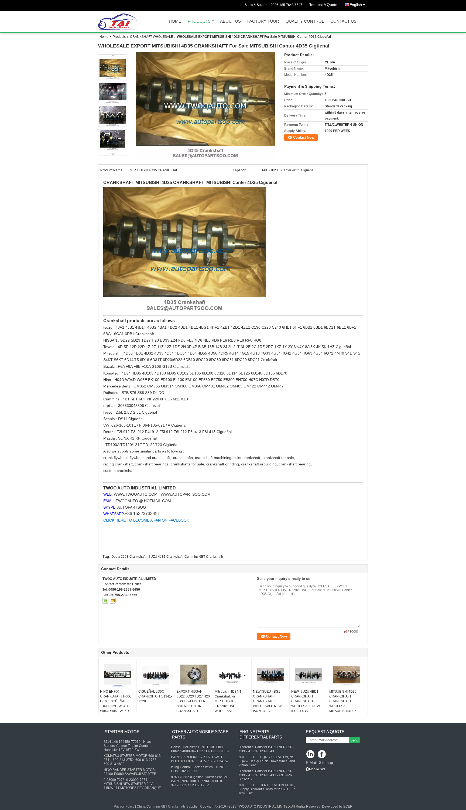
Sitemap (326, 762)
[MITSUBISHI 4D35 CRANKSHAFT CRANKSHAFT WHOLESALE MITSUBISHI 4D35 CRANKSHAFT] (347, 675)
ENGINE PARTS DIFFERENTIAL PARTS (260, 734)
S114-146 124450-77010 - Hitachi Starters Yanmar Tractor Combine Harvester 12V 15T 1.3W (128, 746)
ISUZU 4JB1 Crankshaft (165, 557)
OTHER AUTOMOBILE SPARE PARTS (200, 734)
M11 (177, 399)
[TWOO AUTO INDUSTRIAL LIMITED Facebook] (322, 754)
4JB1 (130, 327)
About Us (230, 21)
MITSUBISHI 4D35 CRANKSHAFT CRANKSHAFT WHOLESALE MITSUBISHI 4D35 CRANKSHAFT (343, 704)
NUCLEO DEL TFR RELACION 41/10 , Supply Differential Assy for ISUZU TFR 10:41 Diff (266, 789)
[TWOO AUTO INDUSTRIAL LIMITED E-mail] (113, 601)
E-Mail (311, 762)
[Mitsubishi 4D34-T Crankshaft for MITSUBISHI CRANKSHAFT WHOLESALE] (232, 675)
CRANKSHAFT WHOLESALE (151, 37)
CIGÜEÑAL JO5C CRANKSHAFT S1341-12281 (155, 696)
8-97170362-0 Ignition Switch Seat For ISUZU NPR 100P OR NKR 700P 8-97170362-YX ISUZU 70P (199, 781)
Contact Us (343, 21)
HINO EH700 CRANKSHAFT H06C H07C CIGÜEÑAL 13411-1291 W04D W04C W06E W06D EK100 (116, 704)
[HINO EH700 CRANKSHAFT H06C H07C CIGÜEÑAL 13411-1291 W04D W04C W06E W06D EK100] (117, 675)
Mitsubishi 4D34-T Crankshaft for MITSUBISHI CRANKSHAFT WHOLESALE (228, 701)
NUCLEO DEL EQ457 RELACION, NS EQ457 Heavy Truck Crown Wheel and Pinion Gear (266, 761)
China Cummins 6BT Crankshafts (161, 806)
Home (175, 21)
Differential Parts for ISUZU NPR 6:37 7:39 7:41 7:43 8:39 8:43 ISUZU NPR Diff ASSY (265, 775)
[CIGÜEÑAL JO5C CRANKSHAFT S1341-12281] (156, 675)
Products (199, 21)
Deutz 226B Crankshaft (128, 557)
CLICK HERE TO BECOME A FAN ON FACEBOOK (146, 520)
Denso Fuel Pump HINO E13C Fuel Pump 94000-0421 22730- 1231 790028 (200, 749)
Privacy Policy (124, 806)
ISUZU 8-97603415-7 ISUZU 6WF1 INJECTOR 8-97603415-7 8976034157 (200, 759)
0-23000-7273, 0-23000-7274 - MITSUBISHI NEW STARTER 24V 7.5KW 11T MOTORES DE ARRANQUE (132, 784)
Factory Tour (263, 21)
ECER (347, 806)
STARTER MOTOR (122, 731)
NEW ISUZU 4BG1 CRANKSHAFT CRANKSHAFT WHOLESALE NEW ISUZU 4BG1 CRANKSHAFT (267, 704)
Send (354, 740)
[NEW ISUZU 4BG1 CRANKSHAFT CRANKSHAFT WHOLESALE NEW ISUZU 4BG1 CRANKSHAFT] (270, 675)
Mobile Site (317, 769)
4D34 (170, 353)
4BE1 (194, 327)
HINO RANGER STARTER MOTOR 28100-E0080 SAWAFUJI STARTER (130, 772)
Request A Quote (323, 4)
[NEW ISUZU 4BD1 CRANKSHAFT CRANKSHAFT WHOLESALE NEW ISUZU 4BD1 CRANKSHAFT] (309, 675)
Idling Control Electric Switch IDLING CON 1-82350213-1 (197, 769)
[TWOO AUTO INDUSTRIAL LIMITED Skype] (105, 601)
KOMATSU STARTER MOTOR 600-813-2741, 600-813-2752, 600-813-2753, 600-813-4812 (133, 760)
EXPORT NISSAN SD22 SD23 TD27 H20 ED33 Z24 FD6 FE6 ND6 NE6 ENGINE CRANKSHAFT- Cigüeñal (193, 704)
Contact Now (303, 137)
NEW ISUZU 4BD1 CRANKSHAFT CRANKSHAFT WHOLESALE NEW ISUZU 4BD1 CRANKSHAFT (305, 704)
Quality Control (305, 21)
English (356, 4)
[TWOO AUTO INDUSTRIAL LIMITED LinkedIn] (310, 754)
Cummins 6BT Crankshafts (204, 557)
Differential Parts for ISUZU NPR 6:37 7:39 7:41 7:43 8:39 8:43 (265, 749)
